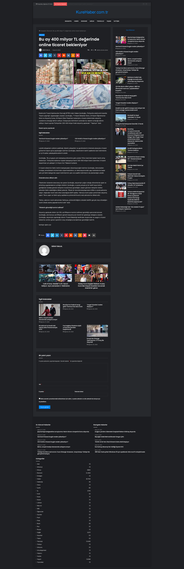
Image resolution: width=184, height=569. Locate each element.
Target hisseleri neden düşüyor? (95, 306)
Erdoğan (39, 476)
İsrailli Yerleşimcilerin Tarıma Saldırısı (135, 149)
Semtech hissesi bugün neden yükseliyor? (53, 139)
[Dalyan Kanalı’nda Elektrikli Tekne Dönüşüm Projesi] (121, 176)
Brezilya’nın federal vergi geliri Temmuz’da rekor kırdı (72, 306)
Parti (38, 517)
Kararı (39, 499)
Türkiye (39, 544)
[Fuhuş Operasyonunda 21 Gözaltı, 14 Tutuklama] (121, 185)
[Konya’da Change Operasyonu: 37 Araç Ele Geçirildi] (97, 331)
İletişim (116, 21)
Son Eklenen (130, 30)
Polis (38, 520)
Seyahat (39, 535)
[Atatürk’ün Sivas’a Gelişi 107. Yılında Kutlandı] (121, 159)
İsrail (38, 494)
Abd (38, 464)
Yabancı (39, 553)
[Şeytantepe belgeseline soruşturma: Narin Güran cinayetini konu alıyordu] (121, 39)
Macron (39, 505)
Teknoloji (100, 21)
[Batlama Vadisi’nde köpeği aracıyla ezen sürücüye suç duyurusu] (121, 80)
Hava (38, 485)
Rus (38, 526)
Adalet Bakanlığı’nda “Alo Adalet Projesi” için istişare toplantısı (130, 208)
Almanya (39, 467)
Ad (40, 384)
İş (37, 491)
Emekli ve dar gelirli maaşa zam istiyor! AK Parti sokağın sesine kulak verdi (130, 109)
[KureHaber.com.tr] (92, 12)
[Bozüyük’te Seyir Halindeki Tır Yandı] (121, 118)
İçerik (38, 488)
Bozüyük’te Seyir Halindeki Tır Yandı (134, 116)
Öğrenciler (40, 511)
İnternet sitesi (79, 391)
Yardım (39, 556)
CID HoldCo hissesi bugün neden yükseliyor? (81, 4)
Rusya (39, 529)
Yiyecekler (40, 562)
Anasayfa (68, 21)
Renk (38, 523)
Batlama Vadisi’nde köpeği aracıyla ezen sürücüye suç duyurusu (136, 79)
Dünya (39, 470)
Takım (39, 538)
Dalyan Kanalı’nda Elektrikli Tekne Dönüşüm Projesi (136, 176)
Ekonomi (84, 21)
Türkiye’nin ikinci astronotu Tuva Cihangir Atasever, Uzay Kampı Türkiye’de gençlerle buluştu (130, 70)
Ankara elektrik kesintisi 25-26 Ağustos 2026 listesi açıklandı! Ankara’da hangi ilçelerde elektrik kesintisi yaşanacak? (136, 197)
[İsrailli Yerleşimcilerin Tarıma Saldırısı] (121, 151)
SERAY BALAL (46, 50)
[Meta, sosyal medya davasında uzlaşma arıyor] (49, 310)
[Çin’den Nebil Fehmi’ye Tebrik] (121, 168)
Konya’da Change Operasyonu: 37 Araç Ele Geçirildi (95, 340)
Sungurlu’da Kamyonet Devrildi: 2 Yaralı (129, 124)
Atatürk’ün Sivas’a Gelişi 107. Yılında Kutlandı (136, 158)
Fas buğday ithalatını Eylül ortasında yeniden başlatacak (72, 327)
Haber (76, 21)
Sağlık (92, 21)
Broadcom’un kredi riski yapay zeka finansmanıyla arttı (48, 327)
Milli (38, 508)
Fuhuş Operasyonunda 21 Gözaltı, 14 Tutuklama (136, 184)
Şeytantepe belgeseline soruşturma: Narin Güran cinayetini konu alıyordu (136, 39)
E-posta (42, 391)
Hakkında (40, 482)
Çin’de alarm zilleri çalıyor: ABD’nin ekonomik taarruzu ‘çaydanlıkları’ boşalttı (128, 88)
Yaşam (109, 21)
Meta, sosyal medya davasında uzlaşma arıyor (48, 318)
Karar (38, 496)
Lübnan (39, 502)
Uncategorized (41, 550)
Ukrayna (39, 547)
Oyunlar (39, 514)
